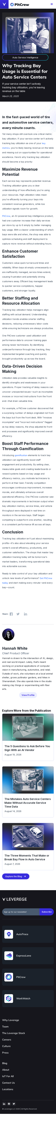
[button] (52, 4)
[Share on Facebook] (11, 614)
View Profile (28, 695)
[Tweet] (18, 614)
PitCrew (6, 216)
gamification (21, 455)
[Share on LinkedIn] (25, 614)
